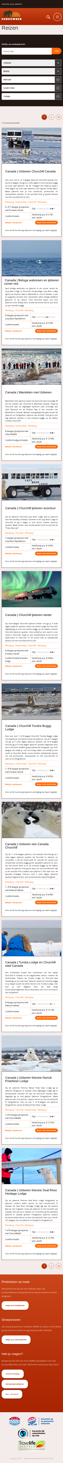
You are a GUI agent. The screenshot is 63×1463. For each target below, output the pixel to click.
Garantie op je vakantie (12, 4)
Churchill (32, 202)
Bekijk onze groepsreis (46, 222)
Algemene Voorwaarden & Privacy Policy (38, 1458)
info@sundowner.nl (15, 1384)
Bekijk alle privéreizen (15, 1305)
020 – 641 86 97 (12, 1394)
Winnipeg (9, 202)
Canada (7, 63)
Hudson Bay (20, 202)
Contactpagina (13, 1374)
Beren (6, 71)
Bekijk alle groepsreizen (16, 1340)
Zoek (56, 51)
